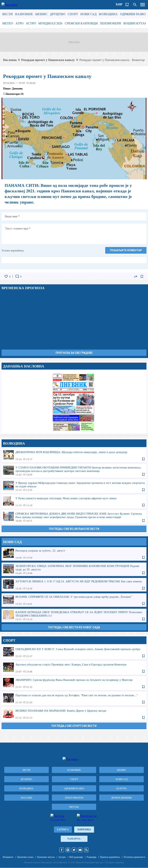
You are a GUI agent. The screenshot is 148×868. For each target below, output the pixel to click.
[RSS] (86, 850)
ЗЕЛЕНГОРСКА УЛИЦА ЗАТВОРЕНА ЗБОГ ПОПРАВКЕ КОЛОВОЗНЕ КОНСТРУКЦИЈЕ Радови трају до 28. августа (74, 569)
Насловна (10, 60)
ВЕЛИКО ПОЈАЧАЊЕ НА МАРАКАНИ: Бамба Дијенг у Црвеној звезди (74, 714)
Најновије (24, 14)
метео (7, 23)
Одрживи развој (133, 14)
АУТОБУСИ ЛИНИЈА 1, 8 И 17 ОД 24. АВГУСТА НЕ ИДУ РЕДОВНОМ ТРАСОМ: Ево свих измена (74, 584)
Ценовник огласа (25, 856)
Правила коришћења (110, 856)
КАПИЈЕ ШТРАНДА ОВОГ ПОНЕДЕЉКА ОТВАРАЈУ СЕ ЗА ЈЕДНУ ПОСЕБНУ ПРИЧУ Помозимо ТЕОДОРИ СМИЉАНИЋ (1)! (74, 615)
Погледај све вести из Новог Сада (74, 627)
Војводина (108, 14)
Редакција (91, 856)
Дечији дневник (121, 797)
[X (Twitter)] (74, 850)
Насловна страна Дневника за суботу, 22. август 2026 (74, 402)
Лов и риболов (74, 797)
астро (31, 23)
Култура (121, 788)
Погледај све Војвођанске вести (74, 528)
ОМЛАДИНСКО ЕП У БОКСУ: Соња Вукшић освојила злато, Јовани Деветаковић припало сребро (74, 652)
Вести (7, 14)
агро (19, 23)
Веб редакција (76, 856)
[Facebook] (61, 850)
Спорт (73, 14)
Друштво (57, 14)
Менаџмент (7, 856)
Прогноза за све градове (74, 352)
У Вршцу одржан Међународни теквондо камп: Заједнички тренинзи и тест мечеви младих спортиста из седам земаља (74, 486)
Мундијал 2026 (50, 23)
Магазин (26, 797)
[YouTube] (80, 850)
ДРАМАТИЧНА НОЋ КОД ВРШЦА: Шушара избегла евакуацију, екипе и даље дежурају (74, 455)
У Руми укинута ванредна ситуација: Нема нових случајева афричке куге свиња (74, 501)
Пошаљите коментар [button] (126, 250)
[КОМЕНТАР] (17, 276)
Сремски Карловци (81, 23)
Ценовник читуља (46, 856)
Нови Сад (88, 14)
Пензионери (110, 23)
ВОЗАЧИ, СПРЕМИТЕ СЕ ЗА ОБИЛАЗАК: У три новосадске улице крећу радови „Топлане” (74, 600)
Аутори (62, 856)
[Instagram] (68, 850)
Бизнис (41, 14)
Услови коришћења (13, 250)
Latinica (63, 829)
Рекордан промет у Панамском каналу (48, 60)
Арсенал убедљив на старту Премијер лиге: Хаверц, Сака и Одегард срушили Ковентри (74, 667)
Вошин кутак (135, 23)
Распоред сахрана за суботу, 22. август (74, 554)
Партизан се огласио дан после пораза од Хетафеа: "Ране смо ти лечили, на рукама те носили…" (74, 698)
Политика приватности (135, 856)
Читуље (74, 806)
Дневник (17, 88)
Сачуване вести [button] (127, 4)
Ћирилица (84, 829)
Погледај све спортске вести (74, 725)
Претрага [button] (135, 4)
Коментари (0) (15, 93)
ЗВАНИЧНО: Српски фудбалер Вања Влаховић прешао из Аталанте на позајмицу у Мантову (74, 683)
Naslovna (74, 838)
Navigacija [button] (142, 4)
